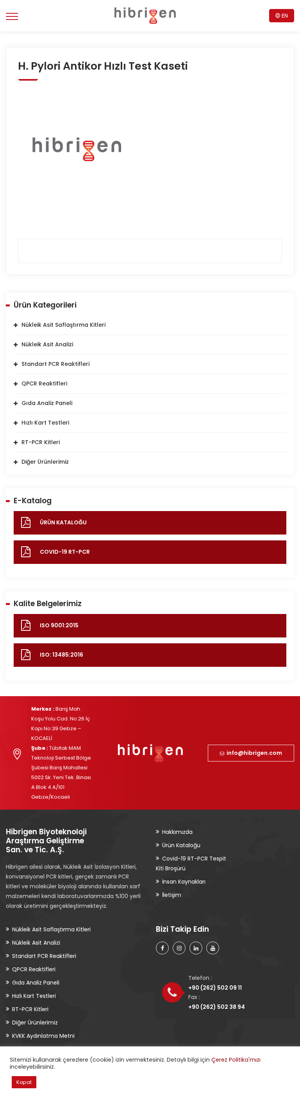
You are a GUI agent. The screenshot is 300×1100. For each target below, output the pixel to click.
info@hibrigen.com (253, 753)
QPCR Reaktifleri (44, 383)
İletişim (171, 895)
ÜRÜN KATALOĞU (63, 522)
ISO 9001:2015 (59, 625)
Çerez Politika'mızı (236, 1060)
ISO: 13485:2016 (61, 655)
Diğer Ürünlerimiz (45, 462)
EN (284, 16)
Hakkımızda (177, 832)
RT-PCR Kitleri (40, 442)
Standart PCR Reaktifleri (55, 364)
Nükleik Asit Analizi (47, 344)
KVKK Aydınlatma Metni (43, 1036)
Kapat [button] (24, 1082)
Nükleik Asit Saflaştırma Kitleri (63, 325)
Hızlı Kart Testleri (45, 423)
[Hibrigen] (145, 15)
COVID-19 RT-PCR (65, 552)
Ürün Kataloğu (181, 845)
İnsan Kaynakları (183, 882)
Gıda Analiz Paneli (46, 403)
